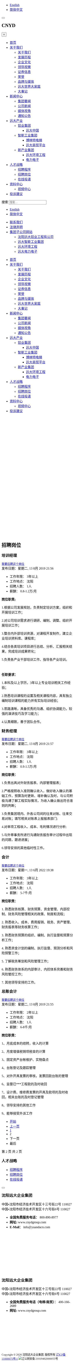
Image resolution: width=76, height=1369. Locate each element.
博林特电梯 (34, 140)
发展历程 (24, 57)
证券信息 (24, 72)
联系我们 (16, 222)
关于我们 (16, 47)
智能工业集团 (27, 135)
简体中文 (16, 9)
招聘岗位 (24, 174)
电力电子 (32, 160)
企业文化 (24, 62)
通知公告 (24, 116)
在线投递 (24, 179)
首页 (13, 42)
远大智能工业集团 (31, 241)
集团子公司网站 (21, 232)
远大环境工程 (35, 155)
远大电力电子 (27, 251)
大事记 (23, 91)
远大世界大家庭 (29, 86)
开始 (13, 1121)
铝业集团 (24, 125)
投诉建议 (16, 194)
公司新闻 (24, 106)
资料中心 (16, 184)
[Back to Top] (3, 1187)
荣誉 (21, 77)
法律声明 (16, 227)
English (14, 5)
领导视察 (24, 67)
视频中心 (24, 189)
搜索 (5, 202)
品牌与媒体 (26, 81)
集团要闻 (24, 101)
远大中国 (32, 130)
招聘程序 (24, 169)
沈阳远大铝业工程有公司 (36, 237)
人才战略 (16, 164)
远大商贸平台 (35, 145)
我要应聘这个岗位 (13, 564)
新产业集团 (26, 150)
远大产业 (16, 120)
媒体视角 (24, 111)
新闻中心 (16, 96)
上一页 (14, 1126)
